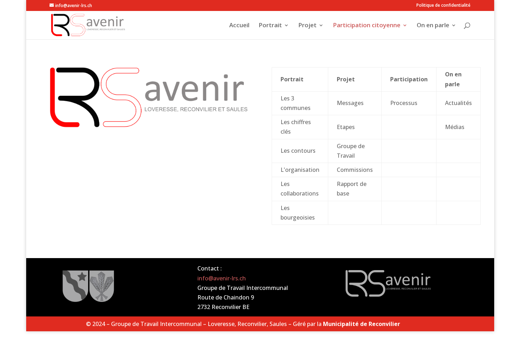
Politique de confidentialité (443, 5)
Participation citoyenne (366, 26)
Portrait (270, 26)
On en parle (433, 26)
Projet (307, 26)
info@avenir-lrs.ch (221, 278)
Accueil (239, 26)
